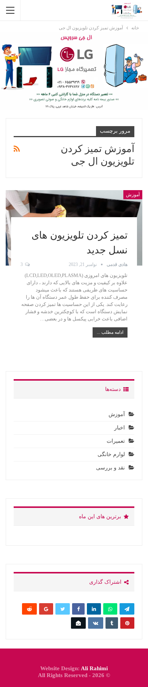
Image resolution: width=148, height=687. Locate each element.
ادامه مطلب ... (110, 332)
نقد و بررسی (110, 468)
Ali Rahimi (94, 668)
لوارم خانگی (111, 454)
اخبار (119, 428)
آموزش (133, 194)
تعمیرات (116, 441)
